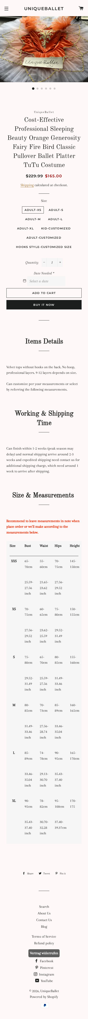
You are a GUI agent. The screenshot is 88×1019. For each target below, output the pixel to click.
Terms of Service (44, 936)
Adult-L (55, 219)
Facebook (46, 961)
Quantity (31, 262)
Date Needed (44, 273)
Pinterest (46, 968)
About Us (44, 913)
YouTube (46, 981)
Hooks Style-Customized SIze (44, 247)
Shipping (27, 185)
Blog (44, 927)
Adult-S (56, 210)
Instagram (46, 974)
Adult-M (33, 219)
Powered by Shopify (44, 997)
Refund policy (44, 943)
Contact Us (44, 920)
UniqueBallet (44, 8)
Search (44, 907)
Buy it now (43, 304)
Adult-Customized (43, 237)
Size (44, 201)
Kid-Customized (56, 228)
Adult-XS (33, 210)
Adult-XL (25, 228)
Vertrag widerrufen (44, 953)
